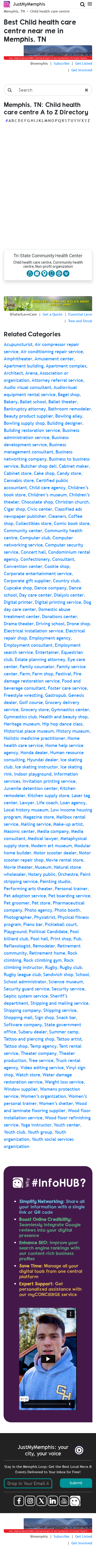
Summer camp (63, 1032)
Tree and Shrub (80, 321)
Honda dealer (34, 752)
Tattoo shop (16, 1046)
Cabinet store (17, 473)
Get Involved (81, 70)
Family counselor (37, 666)
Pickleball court (61, 924)
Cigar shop (14, 509)
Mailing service (36, 824)
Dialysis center (69, 595)
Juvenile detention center (31, 788)
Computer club (35, 538)
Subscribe (61, 63)
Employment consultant (28, 645)
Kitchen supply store (48, 795)
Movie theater (18, 867)
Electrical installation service (33, 631)
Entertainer (47, 652)
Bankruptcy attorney (25, 409)
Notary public (42, 874)
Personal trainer (71, 888)
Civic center (39, 509)
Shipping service (60, 1010)
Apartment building (24, 366)
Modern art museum (51, 845)
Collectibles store (33, 523)
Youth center (67, 1125)
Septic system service (26, 996)
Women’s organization (43, 1096)
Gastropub (55, 695)
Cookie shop (57, 566)
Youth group (40, 1132)
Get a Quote (52, 314)
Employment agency (50, 638)
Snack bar (66, 1017)
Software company (23, 1025)
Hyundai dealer (42, 760)
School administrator (25, 982)
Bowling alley (68, 416)
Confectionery (35, 559)
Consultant (63, 559)
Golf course (31, 702)
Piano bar (32, 924)
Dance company (50, 588)
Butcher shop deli (39, 466)
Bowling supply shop (24, 423)
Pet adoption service (25, 896)
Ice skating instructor (36, 767)
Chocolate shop (37, 502)
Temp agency (43, 1046)
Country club (66, 581)
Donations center (59, 616)
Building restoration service (32, 430)
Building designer (64, 423)
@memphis (39, 63)
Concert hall (33, 552)
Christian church (72, 502)
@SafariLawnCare (23, 314)
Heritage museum (22, 724)
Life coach (47, 803)
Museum (43, 867)
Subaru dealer (32, 1032)
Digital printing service (58, 602)
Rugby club (71, 967)
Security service (68, 989)
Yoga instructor (36, 1125)
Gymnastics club (20, 717)
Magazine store (38, 817)
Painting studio (55, 881)
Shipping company (22, 1010)
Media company (53, 831)
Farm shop (42, 674)
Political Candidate (48, 931)
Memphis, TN (14, 11)
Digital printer (18, 602)
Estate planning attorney (40, 659)
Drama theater (19, 624)
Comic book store (72, 523)
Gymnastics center (70, 709)
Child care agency (47, 487)
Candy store (69, 473)
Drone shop (78, 624)
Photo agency (38, 910)
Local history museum (26, 810)
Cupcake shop (18, 588)
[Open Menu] (89, 3)
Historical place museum (29, 731)
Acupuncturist (18, 344)
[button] (66, 273)
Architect (13, 373)
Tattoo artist (69, 1039)
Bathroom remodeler (69, 409)
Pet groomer (16, 903)
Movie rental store (64, 860)
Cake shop (44, 473)
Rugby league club (22, 974)
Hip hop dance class (62, 724)
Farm (25, 674)
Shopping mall (18, 1017)
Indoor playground (32, 774)
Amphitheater (18, 359)
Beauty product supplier (28, 416)
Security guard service (26, 989)
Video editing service (42, 1067)
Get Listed (83, 63)
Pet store (41, 903)
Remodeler (44, 946)
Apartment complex (66, 366)
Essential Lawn (80, 314)
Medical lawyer (43, 838)
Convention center (23, 566)
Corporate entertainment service (38, 573)
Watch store (28, 1075)
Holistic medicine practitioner (34, 738)
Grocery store (35, 709)
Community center (23, 530)
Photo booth (67, 910)
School (82, 974)
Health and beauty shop (63, 717)
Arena (31, 373)
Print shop (60, 939)
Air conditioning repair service (52, 351)
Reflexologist (17, 946)
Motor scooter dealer (55, 853)
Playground (15, 931)
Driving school (50, 624)
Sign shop (44, 1017)
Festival (63, 674)
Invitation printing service (49, 781)
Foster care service (67, 688)
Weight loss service (64, 1082)
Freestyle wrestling (23, 695)
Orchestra (68, 874)
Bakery (11, 402)
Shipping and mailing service (59, 1003)
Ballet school (33, 402)
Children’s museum (47, 495)
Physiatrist (44, 917)
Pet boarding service (69, 896)
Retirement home (47, 953)
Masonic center (19, 831)
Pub (77, 939)
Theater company (39, 1053)
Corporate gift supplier (27, 581)
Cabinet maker (74, 466)
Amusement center (54, 359)
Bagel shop (69, 394)
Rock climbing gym (43, 960)
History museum (72, 731)
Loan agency (73, 803)
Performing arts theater (28, 888)
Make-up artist (68, 824)
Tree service (41, 1060)
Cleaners (57, 516)
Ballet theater (62, 402)
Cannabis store (19, 480)
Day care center (35, 595)
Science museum (66, 982)
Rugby (51, 967)
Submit (76, 1483)
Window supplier (21, 1089)
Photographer (18, 917)
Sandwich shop (58, 974)
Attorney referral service (57, 380)
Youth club (14, 1132)
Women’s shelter (56, 1103)
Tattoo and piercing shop (29, 1039)
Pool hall (39, 939)
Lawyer (27, 803)
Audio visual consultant (27, 387)
